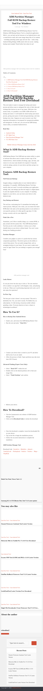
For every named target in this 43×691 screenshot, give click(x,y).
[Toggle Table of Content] (4, 77)
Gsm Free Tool (27, 13)
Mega (35, 451)
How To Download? (12, 90)
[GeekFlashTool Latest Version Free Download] (8, 581)
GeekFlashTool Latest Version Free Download (16, 591)
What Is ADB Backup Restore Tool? (16, 84)
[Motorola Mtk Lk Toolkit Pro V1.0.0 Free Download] (8, 531)
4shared (29, 449)
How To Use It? (11, 88)
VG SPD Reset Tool (12, 139)
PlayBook (6, 453)
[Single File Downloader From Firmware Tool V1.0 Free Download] (8, 598)
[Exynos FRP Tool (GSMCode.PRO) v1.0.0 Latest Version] (8, 548)
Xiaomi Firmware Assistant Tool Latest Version (16, 524)
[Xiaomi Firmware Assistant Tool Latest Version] (8, 514)
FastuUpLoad (7, 451)
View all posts (5, 634)
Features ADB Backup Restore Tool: (16, 86)
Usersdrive (16, 449)
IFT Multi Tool (10, 135)
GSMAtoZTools (16, 688)
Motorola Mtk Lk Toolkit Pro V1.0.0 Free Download (18, 541)
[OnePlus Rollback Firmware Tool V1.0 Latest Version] (8, 564)
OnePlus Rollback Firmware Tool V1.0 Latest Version (18, 574)
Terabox (29, 451)
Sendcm (23, 451)
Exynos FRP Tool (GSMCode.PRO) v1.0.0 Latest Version (19, 557)
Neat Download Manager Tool (14, 137)
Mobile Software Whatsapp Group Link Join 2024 (21, 145)
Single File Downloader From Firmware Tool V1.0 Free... (20, 608)
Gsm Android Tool (16, 13)
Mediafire (23, 449)
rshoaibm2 (25, 26)
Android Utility (10, 133)
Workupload (16, 451)
